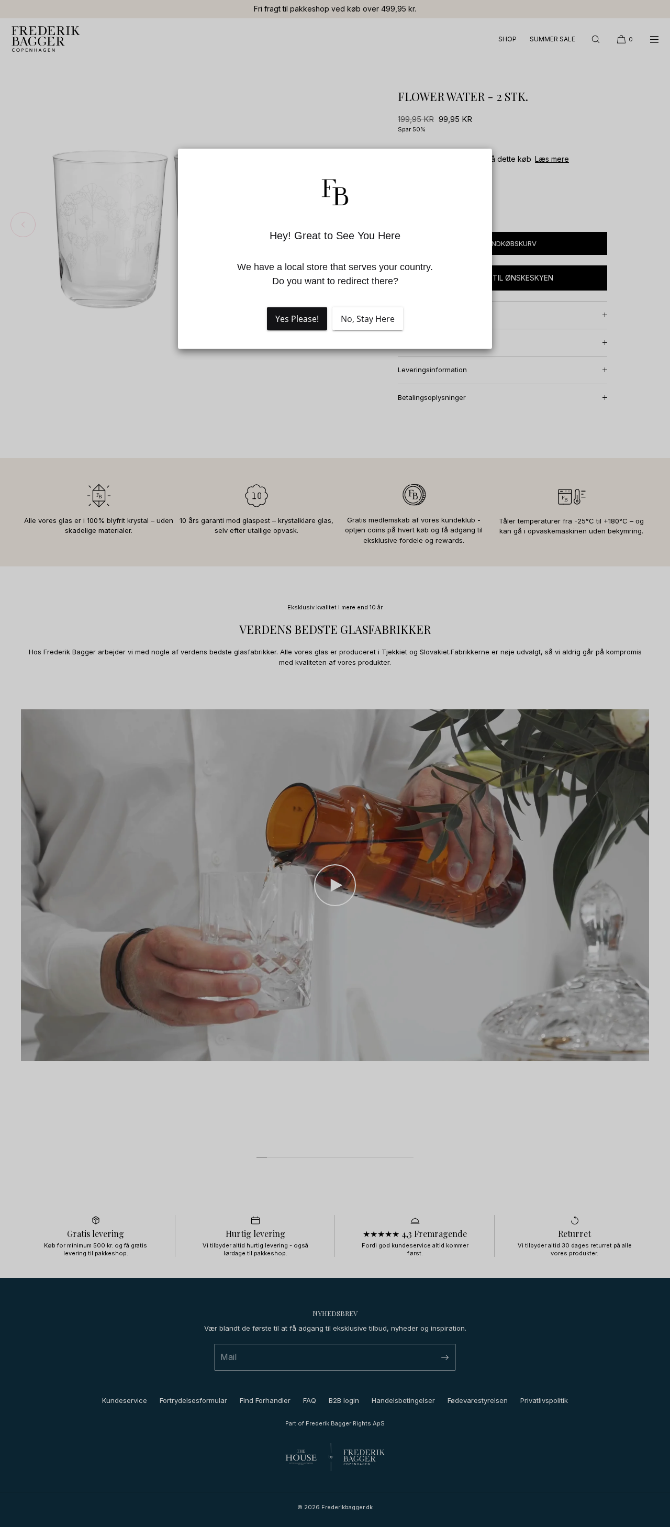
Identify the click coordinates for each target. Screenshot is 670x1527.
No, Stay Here (368, 319)
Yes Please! (297, 319)
